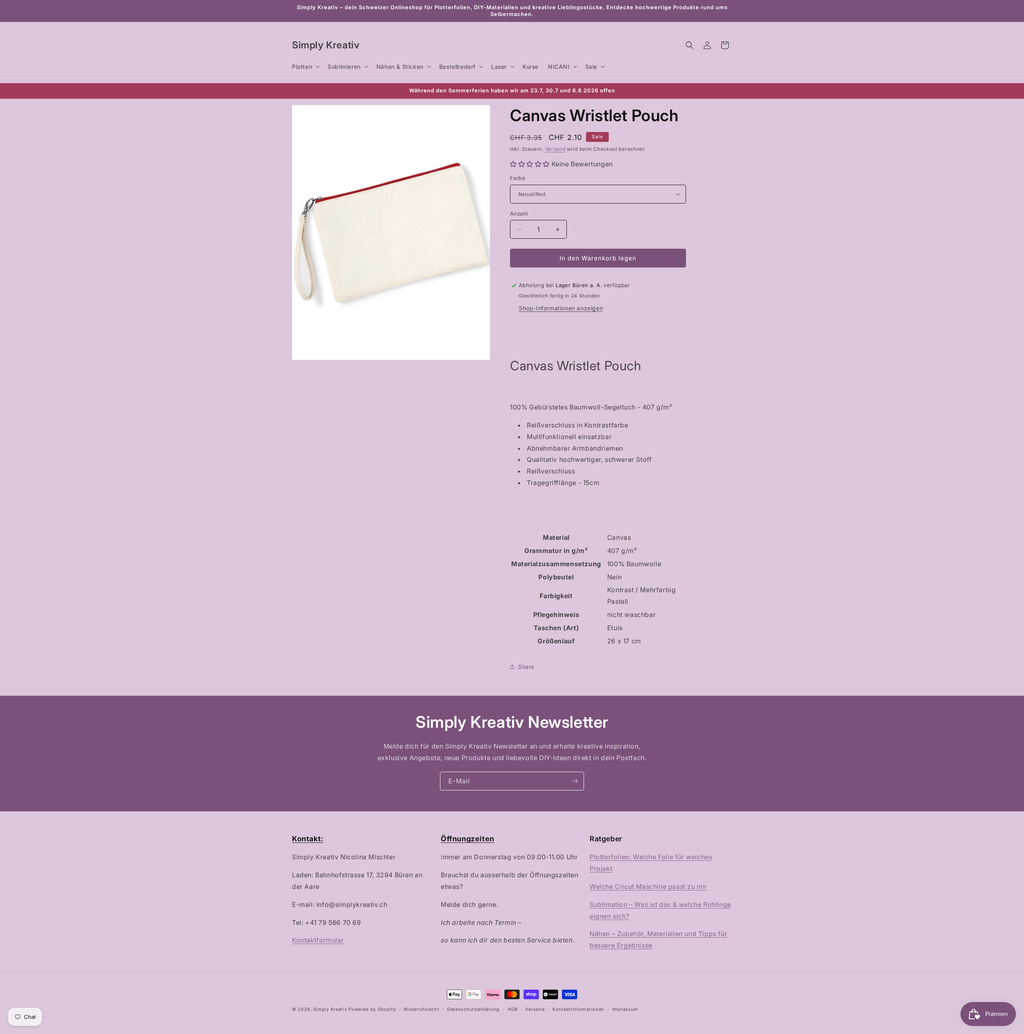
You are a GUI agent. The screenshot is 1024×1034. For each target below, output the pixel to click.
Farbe (517, 178)
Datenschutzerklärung (473, 1009)
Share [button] (526, 666)
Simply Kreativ (330, 1009)
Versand (555, 149)
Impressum (625, 1009)
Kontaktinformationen (578, 1009)
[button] (305, 66)
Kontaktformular (318, 940)
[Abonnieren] (575, 781)
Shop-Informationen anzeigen (561, 308)
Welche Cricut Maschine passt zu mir (648, 886)
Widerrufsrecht (421, 1009)
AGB (513, 1009)
